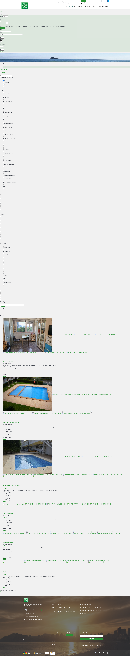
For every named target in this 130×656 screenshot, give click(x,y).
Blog (106, 6)
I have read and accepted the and (74, 3)
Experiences (81, 6)
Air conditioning (6, 251)
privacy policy (76, 3)
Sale (75, 6)
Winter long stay (6, 190)
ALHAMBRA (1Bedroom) (8, 542)
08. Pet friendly (6, 119)
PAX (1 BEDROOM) (7, 571)
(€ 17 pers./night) (7, 366)
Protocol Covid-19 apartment (9, 179)
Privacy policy (26, 639)
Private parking (6, 171)
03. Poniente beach (7, 101)
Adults (1, 36)
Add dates (2, 28)
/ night (9, 374)
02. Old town (6, 97)
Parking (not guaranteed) (8, 164)
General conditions (27, 635)
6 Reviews (5, 488)
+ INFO (4, 376)
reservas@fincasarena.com (32, 616)
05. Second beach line (8, 108)
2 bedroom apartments (8, 127)
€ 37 (6, 499)
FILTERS (1, 13)
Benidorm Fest (6, 145)
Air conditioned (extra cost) (9, 138)
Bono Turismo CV (7, 149)
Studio (5, 87)
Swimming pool (6, 247)
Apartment (6, 82)
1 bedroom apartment (8, 123)
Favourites (104, 1)
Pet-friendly (5, 254)
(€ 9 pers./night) (7, 429)
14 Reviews (5, 426)
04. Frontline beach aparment (9, 105)
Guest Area (98, 1)
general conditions (85, 3)
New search (2, 72)
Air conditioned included (8, 142)
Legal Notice (26, 638)
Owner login (92, 1)
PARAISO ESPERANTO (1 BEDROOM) (11, 422)
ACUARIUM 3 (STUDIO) (8, 513)
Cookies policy (26, 636)
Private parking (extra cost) (9, 175)
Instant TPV (69, 635)
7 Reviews (5, 517)
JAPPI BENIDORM (7, 160)
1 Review (5, 574)
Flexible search (3, 19)
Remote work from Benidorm (9, 182)
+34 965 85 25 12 (30, 613)
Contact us (88, 6)
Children (2, 39)
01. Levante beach (7, 94)
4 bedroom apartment (8, 134)
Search (1, 11)
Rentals (71, 6)
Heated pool (6, 156)
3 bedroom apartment (8, 130)
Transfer (95, 6)
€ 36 (6, 437)
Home (65, 6)
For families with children (8, 153)
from (4, 374)
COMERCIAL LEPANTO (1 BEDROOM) (11, 485)
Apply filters (2, 306)
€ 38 (6, 585)
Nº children (2, 44)
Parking (4, 278)
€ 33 (6, 374)
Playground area (6, 167)
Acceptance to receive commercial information (91, 645)
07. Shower (5, 116)
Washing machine (7, 282)
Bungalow (6, 84)
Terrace (4, 286)
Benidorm (101, 6)
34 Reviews (5, 545)
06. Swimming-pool (7, 112)
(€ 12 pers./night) (7, 492)
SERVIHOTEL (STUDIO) (8, 361)
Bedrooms (2, 48)
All (4, 80)
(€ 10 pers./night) (7, 577)
